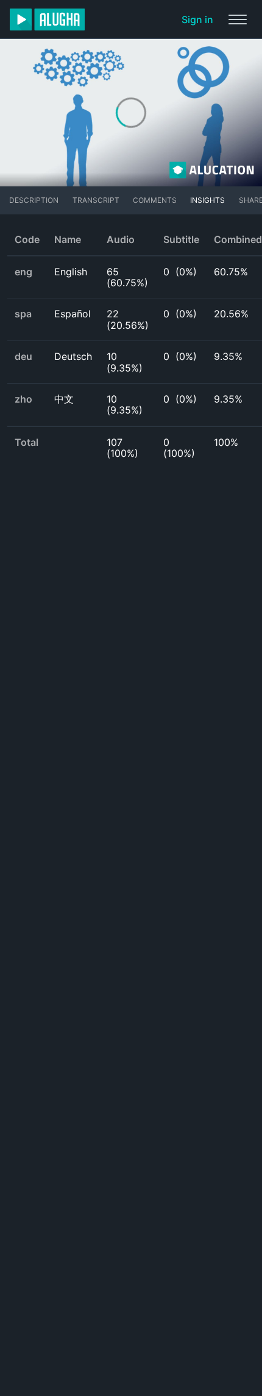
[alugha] (47, 19)
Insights (207, 200)
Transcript (96, 200)
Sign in (197, 19)
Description (33, 200)
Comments (155, 200)
